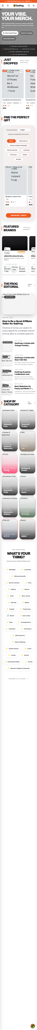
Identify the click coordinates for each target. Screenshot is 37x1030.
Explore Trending (26, 33)
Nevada (18, 159)
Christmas (13, 155)
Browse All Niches (17, 679)
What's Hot (30, 285)
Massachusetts (12, 150)
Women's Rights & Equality (18, 145)
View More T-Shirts (18, 215)
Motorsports (23, 141)
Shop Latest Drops (11, 33)
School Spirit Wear (9, 38)
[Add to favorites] (21, 71)
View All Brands (27, 228)
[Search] (29, 5)
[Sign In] (8, 5)
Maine (11, 141)
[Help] (33, 1026)
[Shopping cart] (33, 5)
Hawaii (25, 155)
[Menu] (3, 6)
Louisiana (26, 150)
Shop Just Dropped (25, 61)
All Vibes (29, 403)
